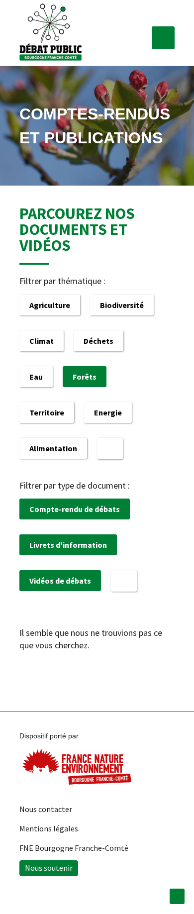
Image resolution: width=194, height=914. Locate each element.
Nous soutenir (49, 868)
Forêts (85, 377)
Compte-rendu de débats (74, 509)
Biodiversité (122, 305)
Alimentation (53, 448)
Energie (108, 412)
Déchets (98, 341)
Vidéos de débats (60, 581)
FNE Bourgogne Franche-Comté (73, 848)
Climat (41, 341)
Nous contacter (45, 809)
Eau (36, 377)
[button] (163, 37)
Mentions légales (48, 828)
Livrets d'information (68, 545)
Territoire (46, 412)
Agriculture (49, 305)
